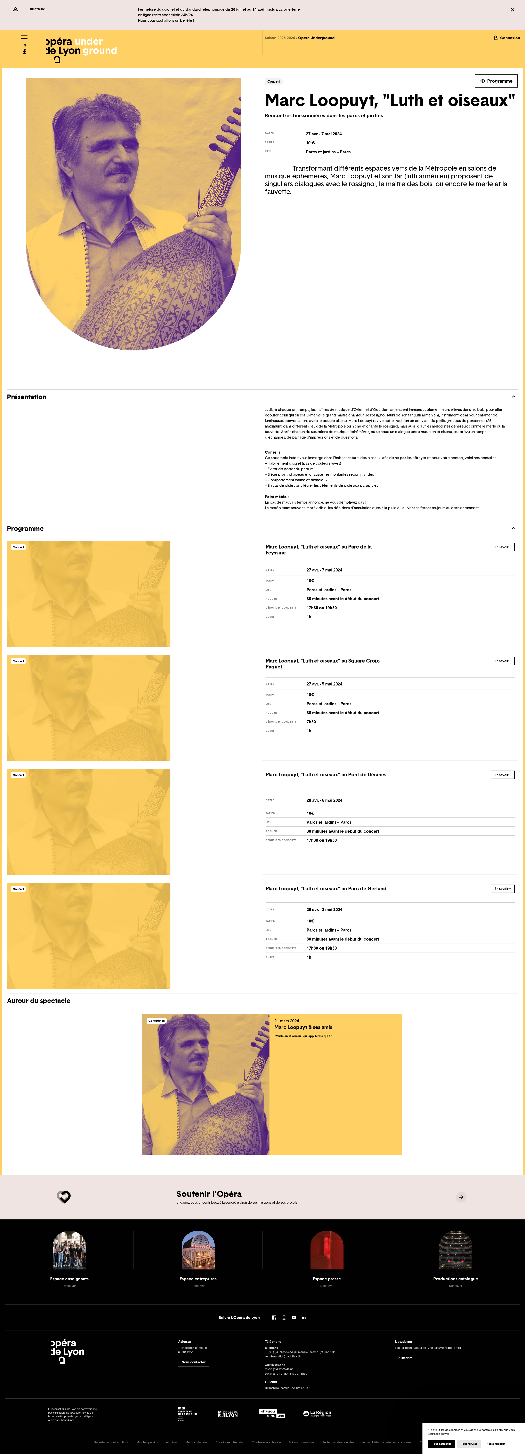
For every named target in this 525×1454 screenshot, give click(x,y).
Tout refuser (469, 1444)
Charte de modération (266, 1442)
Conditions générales (229, 1442)
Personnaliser (496, 1444)
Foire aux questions (301, 1442)
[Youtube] (293, 1317)
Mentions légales (196, 1442)
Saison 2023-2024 (280, 37)
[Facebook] (274, 1317)
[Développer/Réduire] (513, 396)
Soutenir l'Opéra (209, 1194)
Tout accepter (441, 1444)
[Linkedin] (303, 1317)
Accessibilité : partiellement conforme (386, 1442)
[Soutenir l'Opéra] (461, 1197)
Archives (171, 1442)
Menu (24, 49)
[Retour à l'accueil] (81, 46)
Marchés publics (147, 1442)
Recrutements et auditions (111, 1442)
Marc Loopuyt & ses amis (303, 1027)
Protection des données (338, 1442)
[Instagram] (284, 1317)
